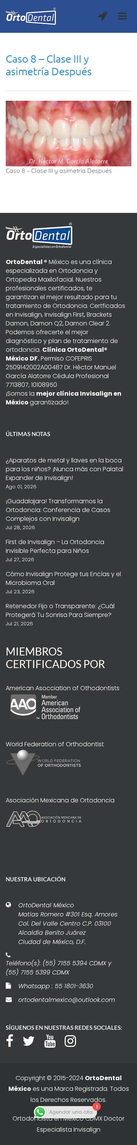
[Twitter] (32, 1040)
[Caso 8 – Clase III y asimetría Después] (68, 133)
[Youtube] (53, 1040)
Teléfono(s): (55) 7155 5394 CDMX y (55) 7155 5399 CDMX (59, 968)
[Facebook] (13, 1040)
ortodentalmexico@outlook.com (66, 999)
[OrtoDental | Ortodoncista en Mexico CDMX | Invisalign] (31, 16)
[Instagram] (74, 1040)
